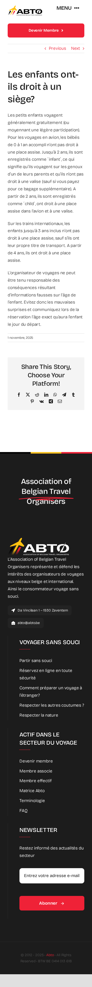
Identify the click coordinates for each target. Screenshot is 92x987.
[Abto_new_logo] (25, 7)
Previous (57, 48)
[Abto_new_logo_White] (38, 539)
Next (75, 48)
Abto (50, 955)
